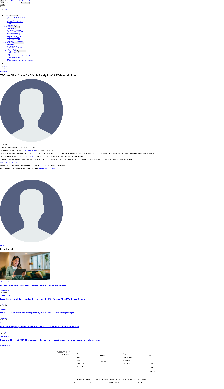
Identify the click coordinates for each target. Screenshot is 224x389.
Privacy (92, 382)
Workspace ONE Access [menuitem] (14, 39)
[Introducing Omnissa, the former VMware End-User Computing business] (25, 280)
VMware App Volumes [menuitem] (13, 33)
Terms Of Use (139, 382)
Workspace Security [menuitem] (12, 25)
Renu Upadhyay (4, 290)
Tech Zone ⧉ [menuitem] (10, 44)
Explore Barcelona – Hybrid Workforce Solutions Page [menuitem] (22, 60)
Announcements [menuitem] (11, 18)
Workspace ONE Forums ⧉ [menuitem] (14, 47)
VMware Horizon (5, 71)
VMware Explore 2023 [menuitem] (10, 51)
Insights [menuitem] (9, 23)
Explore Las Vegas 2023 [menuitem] (14, 52)
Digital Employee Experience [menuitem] (15, 22)
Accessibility (72, 382)
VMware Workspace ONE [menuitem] (14, 36)
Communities (7, 11)
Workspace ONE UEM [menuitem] (13, 38)
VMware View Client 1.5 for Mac (25, 156)
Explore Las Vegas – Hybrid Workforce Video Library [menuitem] (22, 55)
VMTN (2, 143)
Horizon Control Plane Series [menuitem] (15, 31)
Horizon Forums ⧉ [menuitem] (12, 49)
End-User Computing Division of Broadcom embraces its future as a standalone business (39, 326)
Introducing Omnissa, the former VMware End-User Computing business (33, 285)
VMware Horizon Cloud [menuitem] (14, 30)
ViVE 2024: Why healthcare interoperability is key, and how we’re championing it (37, 313)
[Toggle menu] (0, 6)
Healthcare (3, 309)
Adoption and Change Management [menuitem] (17, 17)
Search (2, 2)
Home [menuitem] (5, 14)
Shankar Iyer (3, 332)
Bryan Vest (3, 304)
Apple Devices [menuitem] (11, 20)
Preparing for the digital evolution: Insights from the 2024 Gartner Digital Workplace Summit (42, 299)
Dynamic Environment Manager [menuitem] (16, 34)
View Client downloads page (47, 168)
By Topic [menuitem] (6, 15)
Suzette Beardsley (5, 345)
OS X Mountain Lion (30, 150)
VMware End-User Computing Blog (21, 1)
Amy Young (3, 318)
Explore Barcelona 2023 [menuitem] (13, 57)
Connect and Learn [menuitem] (9, 42)
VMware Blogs (8, 9)
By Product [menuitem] (7, 26)
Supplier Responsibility (115, 382)
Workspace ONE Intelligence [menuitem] (15, 41)
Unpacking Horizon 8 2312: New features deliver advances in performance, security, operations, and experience (50, 340)
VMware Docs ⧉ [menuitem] (12, 46)
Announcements (4, 281)
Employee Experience (6, 295)
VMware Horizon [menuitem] (12, 28)
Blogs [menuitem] (8, 54)
